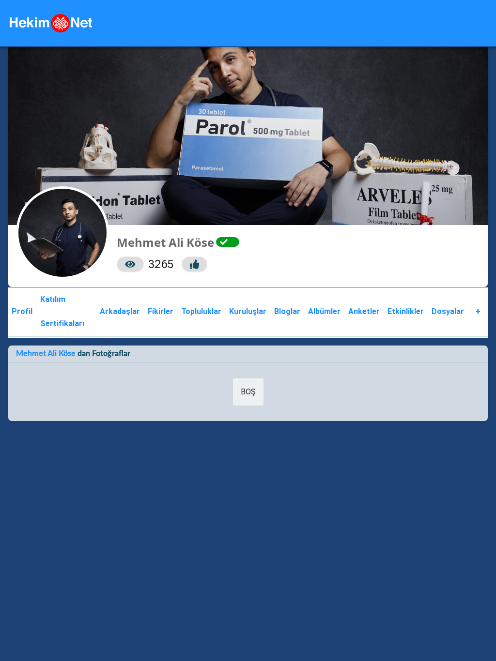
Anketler (364, 311)
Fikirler (160, 311)
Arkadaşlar (120, 311)
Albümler (324, 311)
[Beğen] (194, 264)
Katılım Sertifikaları (62, 311)
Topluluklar (201, 311)
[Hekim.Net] (51, 23)
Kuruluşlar (247, 311)
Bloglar (287, 311)
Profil (22, 311)
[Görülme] (130, 264)
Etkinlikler (406, 311)
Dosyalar (448, 311)
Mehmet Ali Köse (47, 354)
